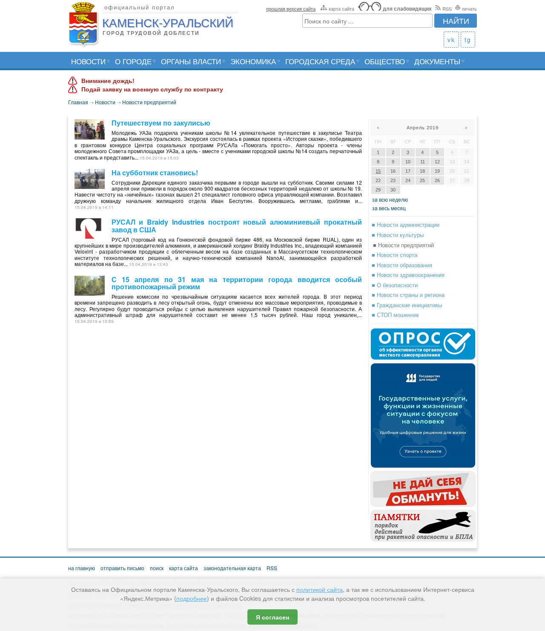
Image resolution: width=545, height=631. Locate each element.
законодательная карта (232, 567)
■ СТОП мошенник (395, 315)
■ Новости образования (402, 265)
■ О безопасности (395, 285)
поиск (157, 567)
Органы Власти (191, 61)
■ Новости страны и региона (408, 295)
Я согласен (272, 617)
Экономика (253, 61)
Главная (78, 102)
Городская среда (320, 61)
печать (469, 8)
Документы (437, 61)
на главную (81, 567)
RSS (447, 8)
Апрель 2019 (423, 127)
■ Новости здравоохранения (408, 275)
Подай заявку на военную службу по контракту (152, 89)
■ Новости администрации (405, 224)
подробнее (191, 598)
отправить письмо (122, 567)
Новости (88, 61)
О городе (133, 61)
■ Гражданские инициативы (407, 305)
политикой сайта (319, 589)
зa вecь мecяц (389, 207)
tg (468, 39)
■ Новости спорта (394, 255)
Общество (384, 61)
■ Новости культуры (398, 235)
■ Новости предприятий (403, 245)
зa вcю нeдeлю (390, 199)
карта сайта (341, 8)
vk (451, 39)
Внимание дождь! (108, 80)
